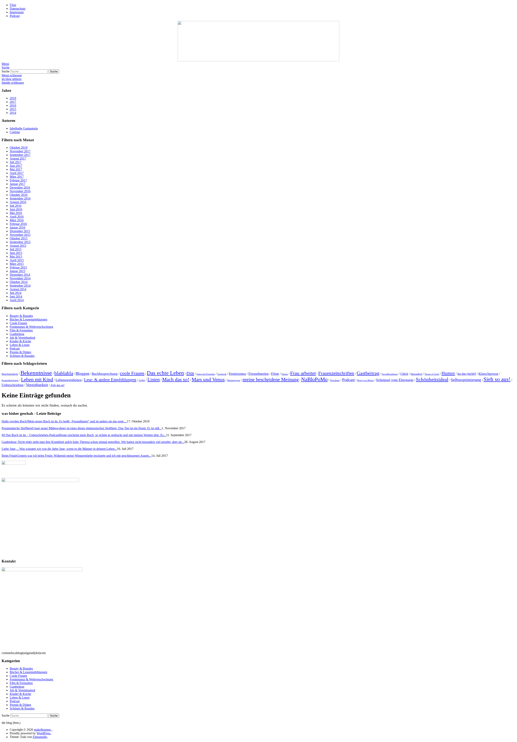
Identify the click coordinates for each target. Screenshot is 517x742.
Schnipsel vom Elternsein (394, 380)
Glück (404, 373)
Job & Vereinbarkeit (22, 337)
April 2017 (17, 173)
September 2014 (20, 285)
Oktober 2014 (18, 282)
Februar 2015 (18, 267)
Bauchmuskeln (10, 374)
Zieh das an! (57, 385)
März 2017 (17, 176)
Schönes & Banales (22, 355)
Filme (275, 374)
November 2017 (20, 151)
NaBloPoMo (314, 379)
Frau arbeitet (303, 373)
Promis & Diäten (20, 352)
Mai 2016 (16, 213)
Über (13, 5)
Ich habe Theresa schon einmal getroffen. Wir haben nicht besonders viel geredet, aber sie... (93, 442)
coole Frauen (132, 373)
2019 (13, 98)
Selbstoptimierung (466, 379)
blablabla (63, 373)
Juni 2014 (16, 296)
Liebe (142, 380)
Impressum (17, 12)
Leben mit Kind (37, 379)
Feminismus (237, 374)
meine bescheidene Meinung (271, 379)
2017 (13, 101)
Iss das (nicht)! (466, 373)
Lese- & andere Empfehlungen (110, 379)
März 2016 (17, 220)
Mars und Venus (208, 379)
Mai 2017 (16, 169)
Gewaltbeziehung (390, 374)
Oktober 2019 (18, 147)
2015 (13, 109)
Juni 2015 (16, 253)
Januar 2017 (17, 184)
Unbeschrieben (12, 385)
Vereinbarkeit (37, 384)
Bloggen (82, 373)
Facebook (221, 374)
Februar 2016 (18, 224)
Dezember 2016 (20, 187)
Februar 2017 (18, 180)
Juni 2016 (16, 209)
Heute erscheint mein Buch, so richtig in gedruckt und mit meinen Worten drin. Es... (84, 435)
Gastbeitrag (17, 334)
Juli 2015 (15, 249)
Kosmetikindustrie (10, 380)
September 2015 (20, 242)
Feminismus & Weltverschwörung (31, 326)
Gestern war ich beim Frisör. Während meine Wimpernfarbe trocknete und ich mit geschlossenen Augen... (76, 455)
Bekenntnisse (36, 373)
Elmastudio (40, 737)
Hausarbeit (416, 374)
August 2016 (18, 202)
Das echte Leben (165, 373)
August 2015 (18, 245)
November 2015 (20, 234)
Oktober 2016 (18, 194)
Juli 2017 (15, 162)
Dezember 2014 (20, 274)
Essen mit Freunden (206, 374)
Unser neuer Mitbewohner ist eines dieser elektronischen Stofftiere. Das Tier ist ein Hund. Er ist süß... (82, 428)
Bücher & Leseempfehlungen (28, 319)
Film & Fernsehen (21, 330)
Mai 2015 (16, 256)
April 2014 (17, 300)
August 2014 (18, 289)
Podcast (15, 16)
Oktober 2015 (18, 238)
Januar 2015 (17, 271)
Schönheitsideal (432, 379)
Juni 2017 (16, 165)
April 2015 (17, 260)
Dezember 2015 (20, 231)
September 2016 (20, 198)
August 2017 (18, 158)
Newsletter (335, 380)
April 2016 (17, 216)
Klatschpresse (488, 374)
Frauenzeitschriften (336, 373)
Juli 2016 (15, 205)
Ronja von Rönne (365, 380)
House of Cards (432, 374)
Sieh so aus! (497, 379)
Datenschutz (17, 8)
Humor (448, 373)
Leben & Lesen (19, 345)
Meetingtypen (233, 380)
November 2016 (20, 191)
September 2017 (20, 155)
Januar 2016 (17, 227)
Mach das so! (175, 379)
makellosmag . (43, 729)
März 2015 (17, 263)
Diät (190, 373)
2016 (13, 105)
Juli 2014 (15, 293)
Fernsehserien (258, 374)
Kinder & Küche (20, 341)
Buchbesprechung (105, 374)
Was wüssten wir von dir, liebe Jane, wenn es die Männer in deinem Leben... (59, 448)
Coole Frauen (18, 323)
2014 (13, 112)
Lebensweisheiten (69, 380)
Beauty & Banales (21, 316)
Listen (153, 379)
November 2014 (20, 278)
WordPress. (44, 733)
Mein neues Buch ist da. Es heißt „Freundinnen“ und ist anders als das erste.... (64, 421)
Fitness (285, 374)
